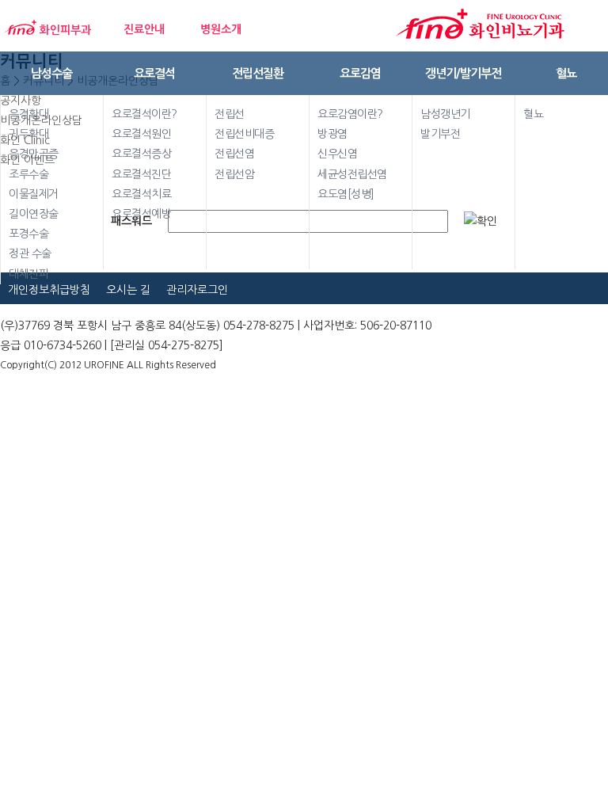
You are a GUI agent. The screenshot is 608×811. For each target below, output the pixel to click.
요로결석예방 (141, 213)
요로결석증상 (141, 153)
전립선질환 (257, 73)
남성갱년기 (445, 114)
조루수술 (28, 174)
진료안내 (144, 29)
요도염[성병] (345, 194)
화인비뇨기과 (481, 24)
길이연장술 (34, 213)
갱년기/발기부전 (463, 73)
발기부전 (440, 133)
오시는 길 (128, 289)
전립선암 (234, 174)
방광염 (332, 133)
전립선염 (234, 153)
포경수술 (28, 233)
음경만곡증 (34, 153)
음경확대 (28, 114)
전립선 (230, 114)
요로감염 (360, 73)
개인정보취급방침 (49, 289)
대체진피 (28, 274)
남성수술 (51, 73)
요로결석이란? (144, 114)
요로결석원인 (141, 133)
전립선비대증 (244, 133)
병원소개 (220, 29)
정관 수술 (30, 253)
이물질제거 (34, 194)
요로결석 (154, 73)
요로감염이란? (350, 114)
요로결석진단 (141, 174)
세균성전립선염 (352, 174)
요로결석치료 (141, 194)
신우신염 (337, 153)
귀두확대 (28, 133)
